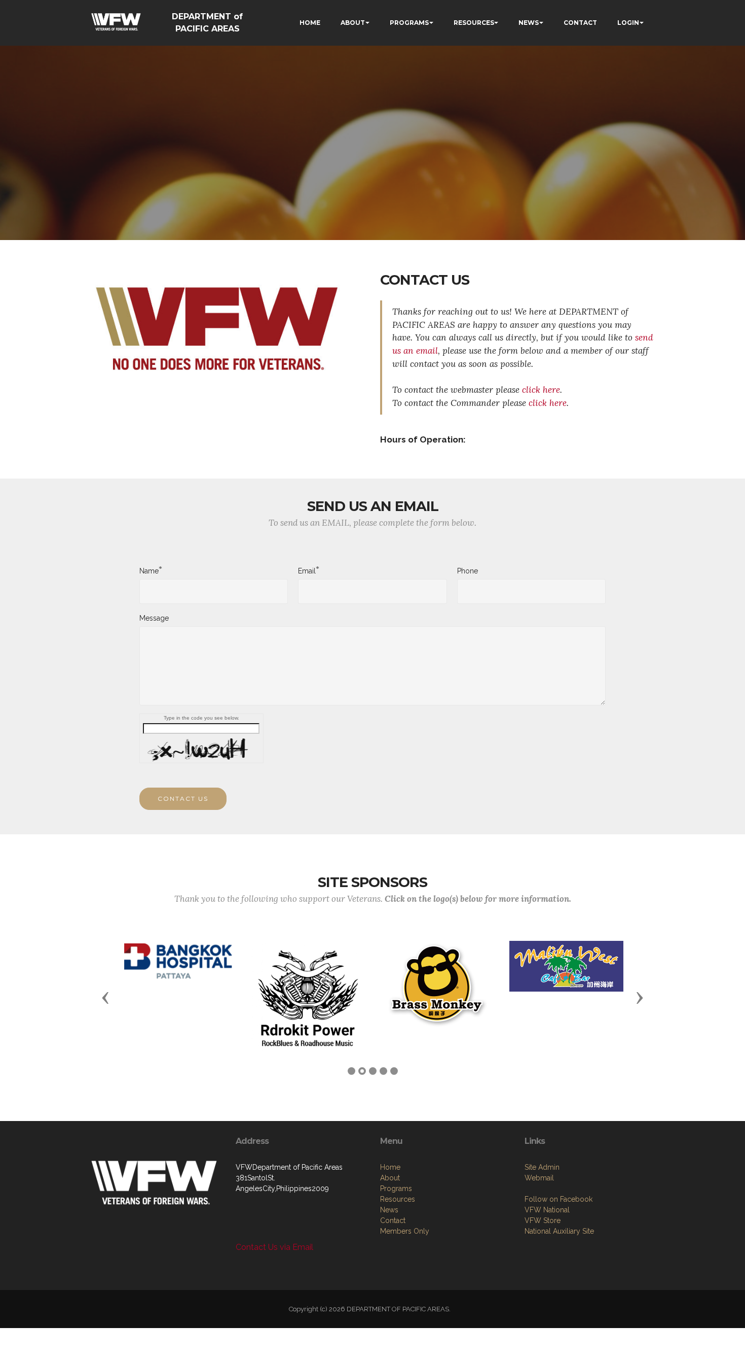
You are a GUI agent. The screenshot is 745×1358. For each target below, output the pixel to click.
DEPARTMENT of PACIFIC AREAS (207, 22)
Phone (467, 571)
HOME (310, 22)
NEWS (528, 22)
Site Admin (542, 1167)
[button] (105, 997)
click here (541, 389)
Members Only (404, 1231)
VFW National (547, 1210)
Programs (396, 1188)
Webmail (539, 1178)
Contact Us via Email (274, 1247)
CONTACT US (183, 798)
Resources (397, 1199)
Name (149, 570)
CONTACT (580, 22)
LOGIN (628, 22)
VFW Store (543, 1220)
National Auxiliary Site (559, 1231)
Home (390, 1167)
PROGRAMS (409, 22)
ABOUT (353, 22)
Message (154, 618)
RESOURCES (474, 22)
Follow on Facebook (558, 1199)
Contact (392, 1220)
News (389, 1210)
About (390, 1178)
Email (307, 570)
